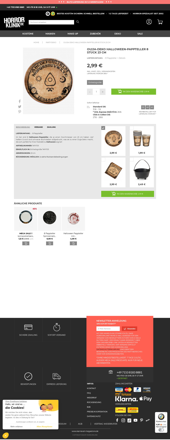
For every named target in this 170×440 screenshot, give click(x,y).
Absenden (131, 328)
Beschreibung (23, 127)
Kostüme (27, 33)
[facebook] (118, 421)
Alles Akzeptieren (44, 426)
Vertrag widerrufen (105, 424)
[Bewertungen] (28, 376)
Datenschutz (94, 416)
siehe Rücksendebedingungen (55, 157)
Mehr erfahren (16, 426)
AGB (80, 424)
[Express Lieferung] (57, 376)
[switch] (161, 429)
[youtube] (137, 421)
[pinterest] (143, 421)
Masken (50, 33)
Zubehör (95, 33)
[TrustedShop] (50, 14)
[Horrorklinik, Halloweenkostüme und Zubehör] (14, 22)
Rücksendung (94, 402)
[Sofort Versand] (57, 327)
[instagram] (124, 421)
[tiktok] (131, 421)
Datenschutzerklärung (108, 349)
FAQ (89, 393)
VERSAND (38, 127)
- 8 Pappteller (106, 58)
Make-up (73, 33)
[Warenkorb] (161, 22)
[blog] (149, 421)
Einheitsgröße (94, 82)
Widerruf (92, 397)
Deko (117, 33)
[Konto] (149, 22)
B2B (88, 407)
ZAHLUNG (51, 127)
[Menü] (165, 413)
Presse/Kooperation (97, 411)
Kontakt (91, 388)
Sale (140, 33)
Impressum (60, 424)
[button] (5, 435)
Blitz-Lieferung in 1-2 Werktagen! (85, 2)
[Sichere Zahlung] (28, 327)
